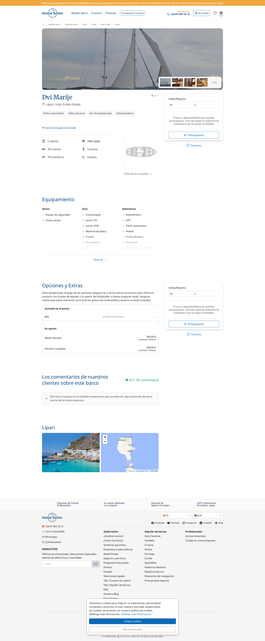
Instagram (191, 522)
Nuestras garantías (115, 545)
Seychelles (151, 562)
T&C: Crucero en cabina (117, 580)
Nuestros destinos (155, 567)
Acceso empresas (196, 536)
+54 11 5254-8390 (54, 531)
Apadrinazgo (111, 554)
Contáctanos (111, 598)
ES (167, 515)
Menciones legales (114, 576)
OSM (152, 470)
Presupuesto (196, 135)
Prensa (108, 567)
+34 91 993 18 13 (54, 526)
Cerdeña (149, 540)
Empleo (108, 571)
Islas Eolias (105, 24)
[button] (79, 13)
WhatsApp (51, 536)
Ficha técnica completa (136, 173)
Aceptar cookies (132, 621)
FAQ (106, 589)
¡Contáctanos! (53, 542)
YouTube (175, 522)
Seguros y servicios (115, 558)
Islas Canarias (153, 536)
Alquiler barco (54, 24)
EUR (199, 515)
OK (96, 564)
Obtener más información (136, 614)
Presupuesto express (157, 580)
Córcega (149, 554)
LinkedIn (207, 522)
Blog (220, 522)
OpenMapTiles (142, 470)
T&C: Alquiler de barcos (117, 585)
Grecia (148, 549)
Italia (85, 24)
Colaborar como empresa (200, 540)
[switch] (194, 145)
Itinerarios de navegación (159, 576)
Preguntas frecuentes (116, 562)
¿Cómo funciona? (113, 540)
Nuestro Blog (111, 594)
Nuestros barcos (154, 571)
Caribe (148, 558)
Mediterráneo (71, 24)
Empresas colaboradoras (118, 549)
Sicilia (93, 24)
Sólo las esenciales (132, 629)
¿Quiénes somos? (114, 536)
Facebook (159, 522)
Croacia (149, 545)
